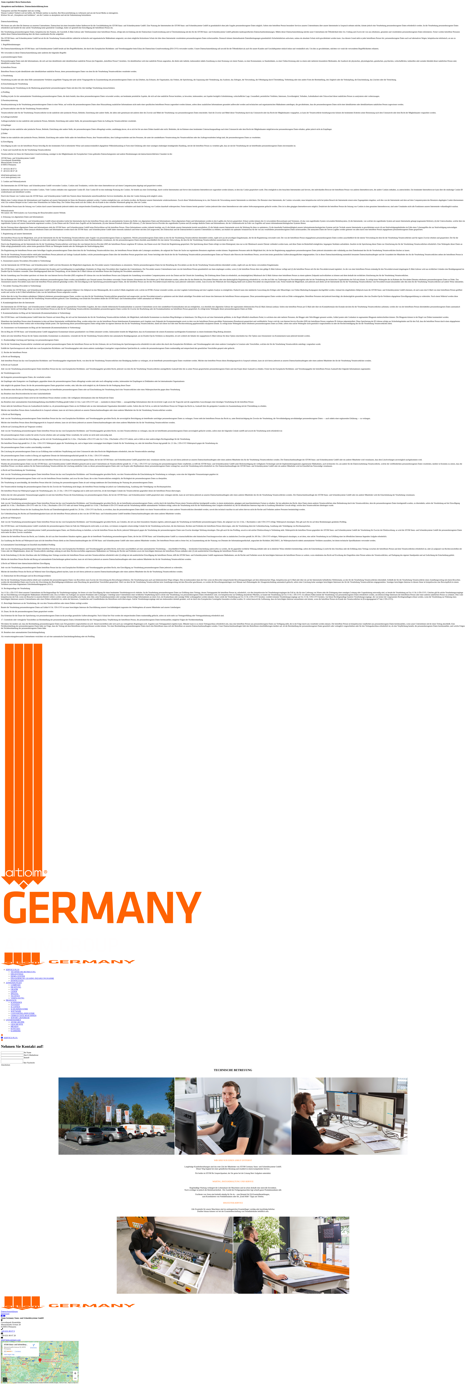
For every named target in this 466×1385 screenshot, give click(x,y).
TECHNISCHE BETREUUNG (23, 972)
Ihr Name (27, 1052)
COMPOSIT (16, 985)
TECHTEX (15, 996)
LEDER (14, 991)
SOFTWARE (16, 1011)
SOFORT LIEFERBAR (20, 1018)
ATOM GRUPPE (17, 1022)
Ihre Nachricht (29, 1063)
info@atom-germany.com (11, 1340)
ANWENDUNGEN (14, 983)
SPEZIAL (15, 994)
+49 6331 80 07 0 (8, 1331)
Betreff (26, 1058)
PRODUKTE (11, 1000)
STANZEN (15, 1005)
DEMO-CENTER (18, 976)
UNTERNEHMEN (13, 1020)
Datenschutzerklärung (9, 1311)
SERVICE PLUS (12, 970)
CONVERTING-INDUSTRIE (23, 1013)
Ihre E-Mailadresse (31, 1055)
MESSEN (14, 1026)
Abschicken (5, 1065)
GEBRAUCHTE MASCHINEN (23, 1015)
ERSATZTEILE (17, 974)
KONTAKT (15, 1029)
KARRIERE (16, 1031)
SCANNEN (15, 1007)
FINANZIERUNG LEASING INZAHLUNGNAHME (32, 978)
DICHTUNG (16, 987)
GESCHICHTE (17, 1024)
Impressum (5, 1314)
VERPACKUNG (17, 998)
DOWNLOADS (17, 981)
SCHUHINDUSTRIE (19, 1009)
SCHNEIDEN (16, 1002)
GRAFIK (14, 989)
